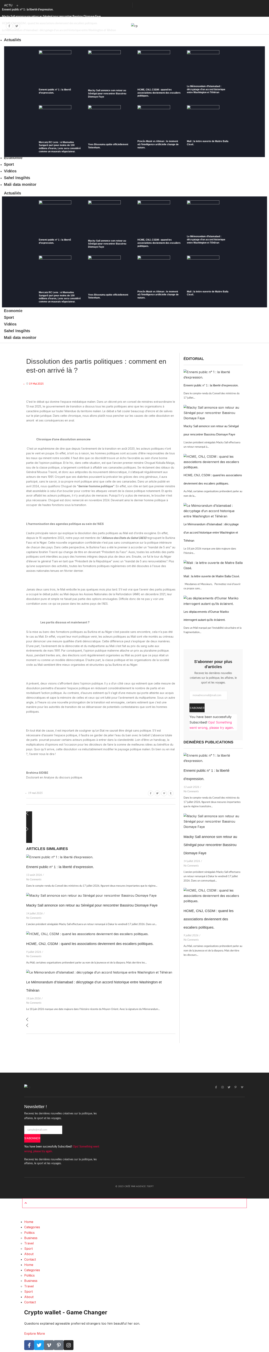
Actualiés (12, 193)
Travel (29, 1243)
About (28, 1254)
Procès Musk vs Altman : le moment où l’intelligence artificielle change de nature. (158, 144)
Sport (9, 317)
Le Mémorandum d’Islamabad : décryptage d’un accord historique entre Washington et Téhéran (206, 89)
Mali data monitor (20, 337)
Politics (29, 1233)
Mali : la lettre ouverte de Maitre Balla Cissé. (212, 576)
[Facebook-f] (9, 26)
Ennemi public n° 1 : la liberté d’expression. (27, 9)
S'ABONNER (32, 1138)
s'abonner (197, 708)
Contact (30, 1259)
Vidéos (10, 324)
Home (28, 1222)
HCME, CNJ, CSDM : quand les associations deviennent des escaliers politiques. (159, 92)
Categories (32, 1227)
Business (30, 1238)
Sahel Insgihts (17, 331)
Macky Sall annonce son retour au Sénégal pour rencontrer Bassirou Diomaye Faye (51, 16)
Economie (13, 311)
